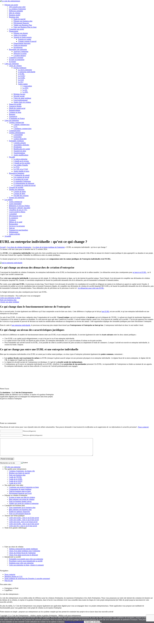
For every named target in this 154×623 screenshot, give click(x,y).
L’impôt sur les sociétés (22, 163)
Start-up (12, 228)
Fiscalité (12, 157)
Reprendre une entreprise (18, 49)
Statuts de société (15, 104)
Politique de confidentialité (74, 622)
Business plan (14, 17)
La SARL (21, 78)
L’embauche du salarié (22, 175)
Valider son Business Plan (23, 25)
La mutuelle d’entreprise (22, 181)
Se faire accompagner (16, 60)
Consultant (13, 214)
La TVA (17, 167)
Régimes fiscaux (19, 94)
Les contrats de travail (21, 177)
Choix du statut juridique (22, 98)
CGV (15, 127)
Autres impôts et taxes (21, 171)
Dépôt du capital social (17, 108)
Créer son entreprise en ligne (10, 298)
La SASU (21, 76)
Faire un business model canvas (20, 501)
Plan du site (9, 581)
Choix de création (15, 66)
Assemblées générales (21, 145)
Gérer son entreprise (12, 120)
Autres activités (14, 234)
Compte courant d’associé (27, 41)
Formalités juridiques (16, 141)
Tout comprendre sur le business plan (22, 507)
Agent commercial (15, 202)
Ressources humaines (16, 173)
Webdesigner (13, 232)
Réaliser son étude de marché (19, 473)
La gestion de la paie (21, 179)
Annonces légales (15, 106)
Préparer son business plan (23, 21)
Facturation (18, 137)
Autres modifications (21, 155)
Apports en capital (24, 39)
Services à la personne (17, 226)
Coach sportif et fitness (17, 212)
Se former (12, 62)
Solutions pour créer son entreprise (21, 563)
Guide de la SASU (15, 481)
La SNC (26, 88)
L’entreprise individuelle (26, 72)
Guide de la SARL (15, 479)
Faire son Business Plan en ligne (25, 27)
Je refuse (96, 622)
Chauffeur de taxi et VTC (18, 210)
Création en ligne (15, 112)
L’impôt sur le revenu (21, 161)
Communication (14, 131)
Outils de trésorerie (20, 45)
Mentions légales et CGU (14, 576)
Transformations (19, 153)
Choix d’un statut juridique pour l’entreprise (24, 551)
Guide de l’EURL (15, 477)
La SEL (25, 92)
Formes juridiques (20, 68)
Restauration (13, 224)
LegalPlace (8, 590)
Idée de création (14, 13)
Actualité (8, 236)
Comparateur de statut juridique (20, 489)
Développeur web (15, 216)
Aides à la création (20, 35)
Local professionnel (21, 100)
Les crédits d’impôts (21, 165)
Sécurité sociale (19, 96)
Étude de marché (19, 19)
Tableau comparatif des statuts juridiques (23, 549)
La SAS (21, 80)
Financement (13, 31)
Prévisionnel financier (21, 23)
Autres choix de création (22, 102)
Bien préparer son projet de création (21, 499)
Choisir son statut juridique (9, 302)
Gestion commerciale (16, 122)
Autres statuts (23, 84)
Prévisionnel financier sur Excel (20, 493)
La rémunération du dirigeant (24, 183)
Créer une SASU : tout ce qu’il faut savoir (24, 518)
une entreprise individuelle (21, 325)
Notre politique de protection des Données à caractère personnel (27, 578)
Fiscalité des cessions (21, 196)
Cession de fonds (20, 191)
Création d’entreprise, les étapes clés (22, 471)
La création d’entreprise (17, 9)
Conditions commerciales (22, 129)
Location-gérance (20, 55)
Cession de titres (19, 193)
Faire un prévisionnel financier (20, 514)
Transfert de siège (20, 151)
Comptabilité (18, 135)
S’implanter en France (17, 118)
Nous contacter (143, 427)
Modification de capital (22, 149)
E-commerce (13, 218)
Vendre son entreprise (16, 189)
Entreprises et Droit (11, 588)
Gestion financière (20, 139)
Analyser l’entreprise (21, 51)
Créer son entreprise (12, 64)
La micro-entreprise (25, 70)
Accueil (3, 247)
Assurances (13, 116)
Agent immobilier (15, 204)
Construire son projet (16, 29)
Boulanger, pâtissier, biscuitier (19, 208)
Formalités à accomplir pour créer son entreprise (26, 559)
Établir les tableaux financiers (19, 512)
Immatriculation (14, 110)
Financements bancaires (22, 43)
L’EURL (21, 74)
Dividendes (18, 147)
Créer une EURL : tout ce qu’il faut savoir (24, 524)
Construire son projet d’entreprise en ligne (24, 487)
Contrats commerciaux (22, 124)
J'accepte (88, 622)
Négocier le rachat (20, 53)
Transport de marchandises (18, 230)
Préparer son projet (11, 5)
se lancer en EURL (139, 272)
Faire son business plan (8, 300)
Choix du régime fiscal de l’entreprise (22, 553)
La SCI (20, 82)
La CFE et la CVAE (21, 169)
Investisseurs (18, 47)
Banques (12, 114)
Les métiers (9, 200)
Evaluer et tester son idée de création (22, 497)
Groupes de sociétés (16, 187)
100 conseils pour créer (17, 7)
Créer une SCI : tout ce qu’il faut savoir (23, 526)
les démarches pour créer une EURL (91, 288)
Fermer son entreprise (16, 198)
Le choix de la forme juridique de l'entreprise (49, 247)
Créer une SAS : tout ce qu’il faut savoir (23, 522)
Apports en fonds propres (23, 37)
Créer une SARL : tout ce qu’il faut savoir (24, 520)
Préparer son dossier (21, 33)
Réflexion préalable (16, 11)
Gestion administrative (17, 133)
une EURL (105, 311)
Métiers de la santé (15, 222)
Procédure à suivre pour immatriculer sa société (26, 561)
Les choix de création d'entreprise (19, 247)
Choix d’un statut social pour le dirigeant (23, 555)
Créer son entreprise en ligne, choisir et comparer (26, 565)
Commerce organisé (16, 58)
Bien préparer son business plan (20, 509)
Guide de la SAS (15, 483)
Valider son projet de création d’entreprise (24, 503)
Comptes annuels (20, 143)
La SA (25, 90)
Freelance (12, 220)
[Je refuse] (101, 622)
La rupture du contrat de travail (25, 185)
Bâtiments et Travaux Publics (19, 206)
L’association (27, 86)
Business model (14, 15)
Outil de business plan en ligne (20, 491)
